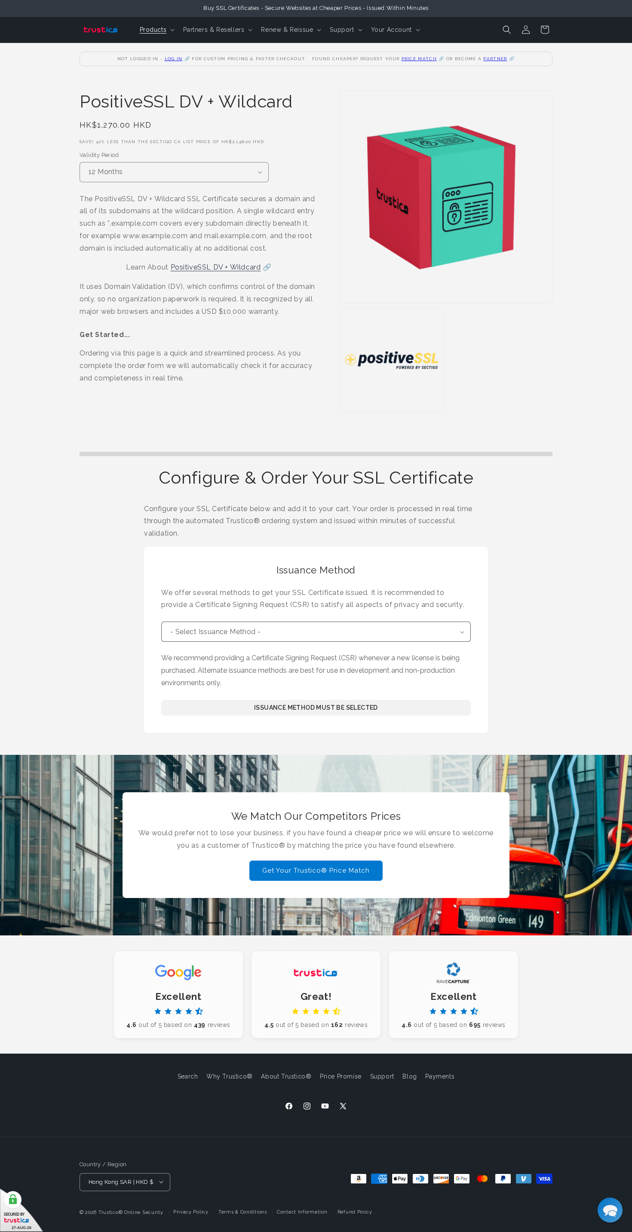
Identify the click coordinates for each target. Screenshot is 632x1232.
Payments (439, 1076)
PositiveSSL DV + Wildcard (216, 267)
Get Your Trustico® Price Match (316, 871)
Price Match (419, 58)
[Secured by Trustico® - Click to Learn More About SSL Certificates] (21, 1210)
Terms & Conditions (242, 1211)
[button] (156, 30)
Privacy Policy (191, 1211)
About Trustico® (286, 1076)
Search (188, 1076)
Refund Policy (354, 1211)
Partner (495, 58)
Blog (409, 1076)
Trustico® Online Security (130, 1212)
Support (382, 1076)
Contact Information (302, 1211)
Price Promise (341, 1076)
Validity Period (99, 155)
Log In (174, 58)
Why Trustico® (229, 1076)
